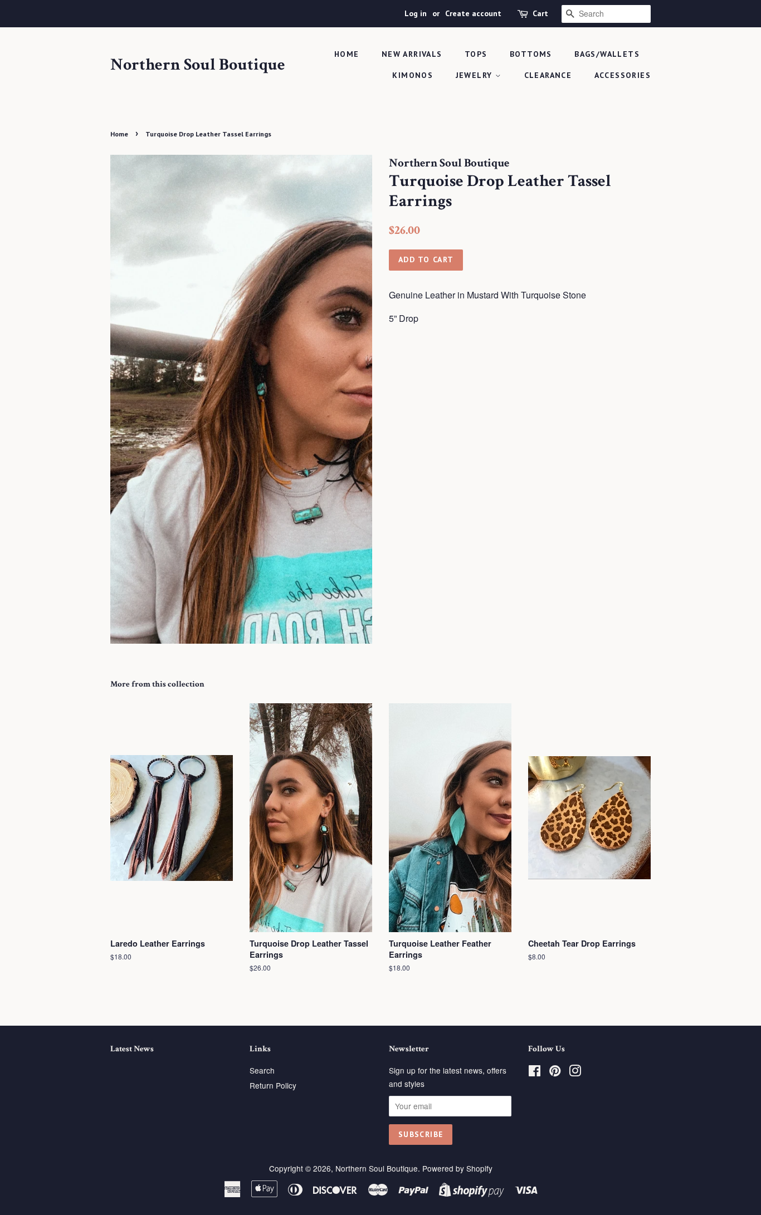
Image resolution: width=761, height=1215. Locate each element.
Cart (540, 13)
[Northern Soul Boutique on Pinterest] (555, 1072)
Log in (415, 13)
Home (346, 54)
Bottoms (531, 54)
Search (262, 1070)
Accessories (622, 75)
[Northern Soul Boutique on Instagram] (575, 1072)
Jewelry (475, 75)
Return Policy (273, 1085)
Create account (473, 13)
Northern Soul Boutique (197, 65)
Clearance (548, 75)
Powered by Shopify (457, 1168)
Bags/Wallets (607, 54)
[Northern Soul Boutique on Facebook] (534, 1072)
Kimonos (412, 75)
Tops (476, 54)
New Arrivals (412, 54)
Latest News (132, 1048)
